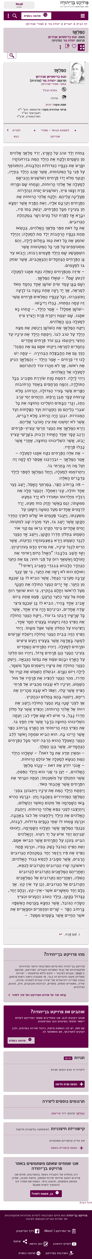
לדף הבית (86, 1202)
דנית (49, 104)
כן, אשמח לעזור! (45, 1193)
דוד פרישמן (58, 1113)
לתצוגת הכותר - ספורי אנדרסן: (55, 133)
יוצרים (68, 24)
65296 (19, 4)
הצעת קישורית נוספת (67, 1148)
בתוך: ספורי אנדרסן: (53, 84)
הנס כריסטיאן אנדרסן (62, 37)
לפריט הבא (13, 133)
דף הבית (81, 24)
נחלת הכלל (50, 90)
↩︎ (61, 934)
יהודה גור (54, 24)
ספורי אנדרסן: (34, 24)
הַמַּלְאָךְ (80, 1113)
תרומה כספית (36, 15)
